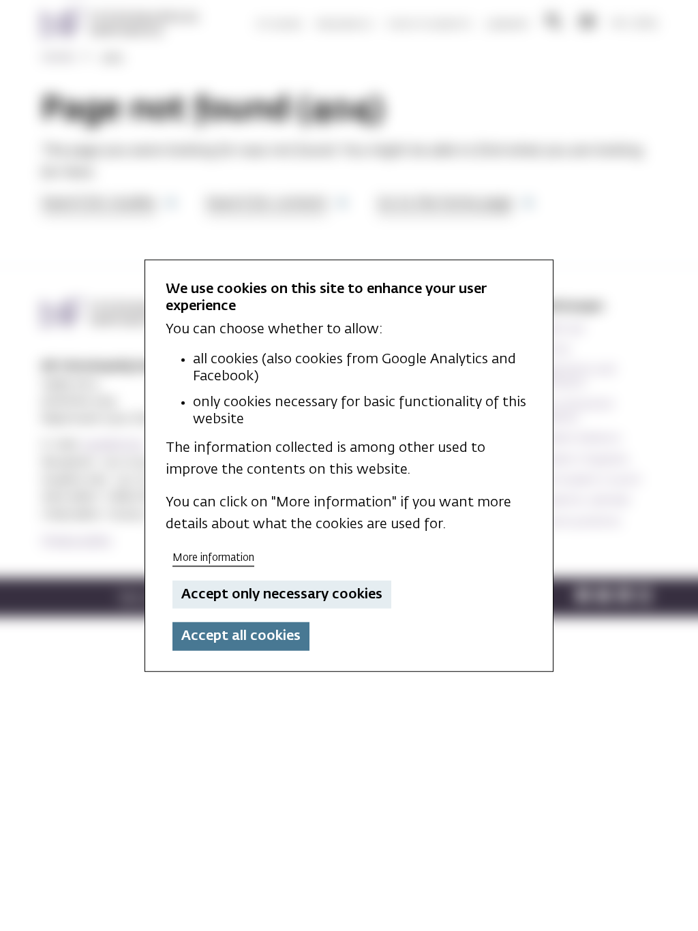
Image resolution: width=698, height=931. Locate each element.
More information (213, 558)
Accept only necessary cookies (281, 594)
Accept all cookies (241, 636)
